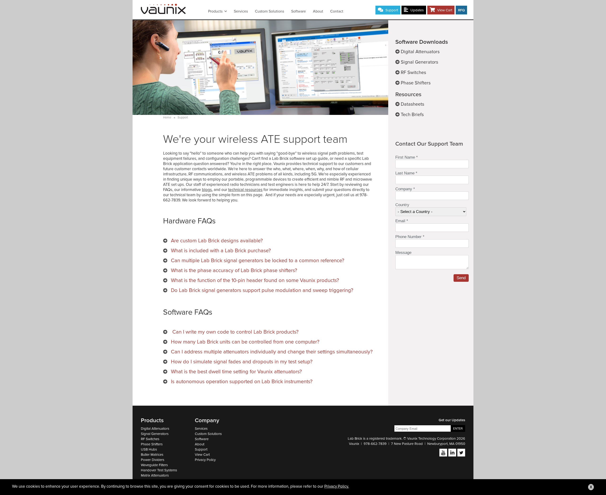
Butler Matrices (152, 454)
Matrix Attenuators (155, 475)
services (241, 11)
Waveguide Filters (154, 465)
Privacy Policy (205, 460)
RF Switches (150, 439)
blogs (207, 189)
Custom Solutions (269, 11)
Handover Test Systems (159, 470)
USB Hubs (149, 449)
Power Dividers (152, 460)
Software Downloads (421, 42)
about (318, 11)
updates (417, 10)
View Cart (444, 10)
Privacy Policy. (336, 486)
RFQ (461, 10)
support (391, 10)
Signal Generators (155, 434)
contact (336, 11)
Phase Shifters (152, 444)
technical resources (245, 189)
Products (215, 11)
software (298, 11)
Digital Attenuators (155, 428)
